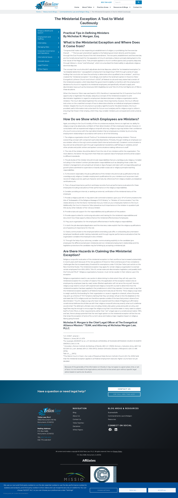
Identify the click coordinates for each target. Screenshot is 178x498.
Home (76, 7)
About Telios (86, 8)
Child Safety (42, 43)
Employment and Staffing (44, 38)
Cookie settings (103, 490)
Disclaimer (76, 426)
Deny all (132, 490)
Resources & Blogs (120, 8)
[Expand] (58, 32)
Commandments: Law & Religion (120, 416)
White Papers (43, 69)
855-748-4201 (106, 2)
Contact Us (137, 7)
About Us (76, 416)
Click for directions (44, 425)
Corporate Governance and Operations (46, 52)
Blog (74, 412)
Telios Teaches (78, 423)
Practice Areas (102, 8)
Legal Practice (43, 65)
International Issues (45, 57)
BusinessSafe (113, 412)
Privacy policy (7, 493)
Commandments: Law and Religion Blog (74, 12)
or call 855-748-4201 (124, 394)
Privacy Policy (117, 451)
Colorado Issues (43, 61)
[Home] (45, 5)
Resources (112, 419)
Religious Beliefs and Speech (45, 32)
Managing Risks (43, 47)
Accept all (162, 490)
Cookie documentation (21, 493)
